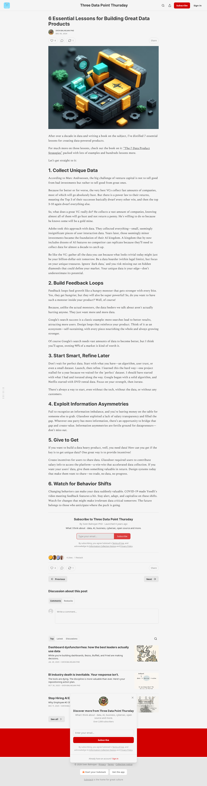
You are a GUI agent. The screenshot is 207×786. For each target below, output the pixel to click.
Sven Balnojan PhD (65, 31)
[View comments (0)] (62, 41)
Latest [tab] (60, 638)
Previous (60, 579)
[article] (103, 656)
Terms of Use (118, 747)
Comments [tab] (55, 600)
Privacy (102, 764)
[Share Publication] (170, 5)
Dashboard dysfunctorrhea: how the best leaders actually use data (88, 649)
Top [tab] (52, 638)
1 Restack (78, 557)
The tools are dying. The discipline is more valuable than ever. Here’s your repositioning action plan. (86, 680)
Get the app (118, 772)
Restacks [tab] (68, 600)
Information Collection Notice (102, 750)
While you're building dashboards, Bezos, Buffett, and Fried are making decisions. (85, 657)
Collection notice (124, 764)
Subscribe (182, 5)
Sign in (198, 5)
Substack (88, 779)
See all (54, 719)
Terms (111, 764)
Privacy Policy (126, 750)
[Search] (163, 5)
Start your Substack (95, 772)
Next (149, 579)
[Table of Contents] (3, 393)
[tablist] (61, 601)
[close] (132, 697)
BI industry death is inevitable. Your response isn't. (83, 674)
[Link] (44, 170)
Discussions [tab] (71, 638)
